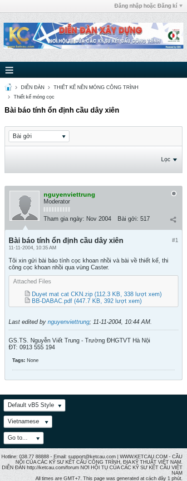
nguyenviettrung (68, 321)
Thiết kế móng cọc (34, 96)
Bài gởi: (128, 218)
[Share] (173, 219)
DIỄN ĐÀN (32, 87)
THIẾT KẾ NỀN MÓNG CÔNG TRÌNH (96, 87)
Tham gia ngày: (64, 218)
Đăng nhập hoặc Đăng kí (145, 6)
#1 (175, 240)
